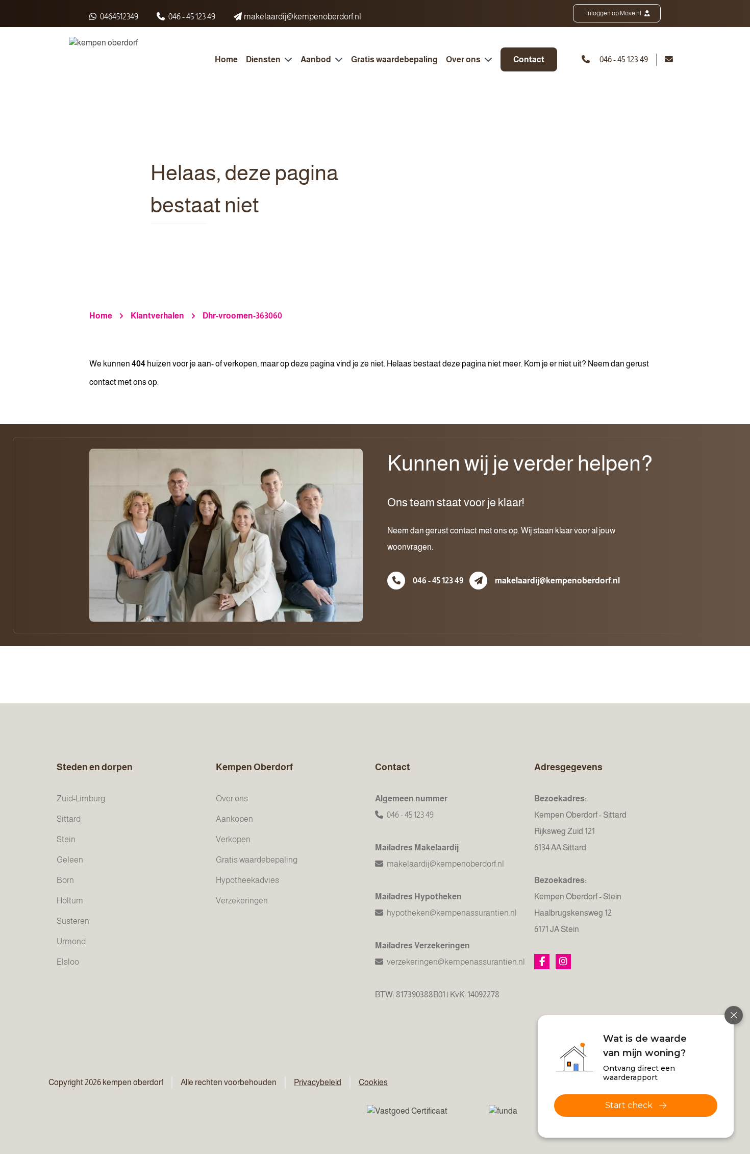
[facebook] (541, 961)
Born (65, 880)
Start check (629, 1105)
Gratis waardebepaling (394, 59)
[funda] (525, 1118)
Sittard (69, 819)
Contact (528, 59)
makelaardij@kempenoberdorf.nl (557, 580)
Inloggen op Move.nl (614, 13)
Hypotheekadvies (247, 880)
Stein (66, 839)
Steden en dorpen (95, 767)
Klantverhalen (157, 315)
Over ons (464, 59)
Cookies (373, 1082)
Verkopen (233, 839)
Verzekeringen (242, 900)
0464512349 (118, 16)
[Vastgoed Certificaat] (419, 1118)
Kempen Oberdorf (254, 767)
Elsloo (68, 961)
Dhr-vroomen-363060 (242, 315)
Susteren (73, 921)
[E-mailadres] (478, 581)
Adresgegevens (568, 767)
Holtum (70, 900)
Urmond (71, 941)
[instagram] (563, 961)
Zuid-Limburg (81, 798)
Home (226, 59)
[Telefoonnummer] (396, 581)
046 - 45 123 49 (191, 16)
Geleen (70, 859)
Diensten (264, 59)
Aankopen (234, 819)
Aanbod (317, 59)
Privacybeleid (317, 1082)
